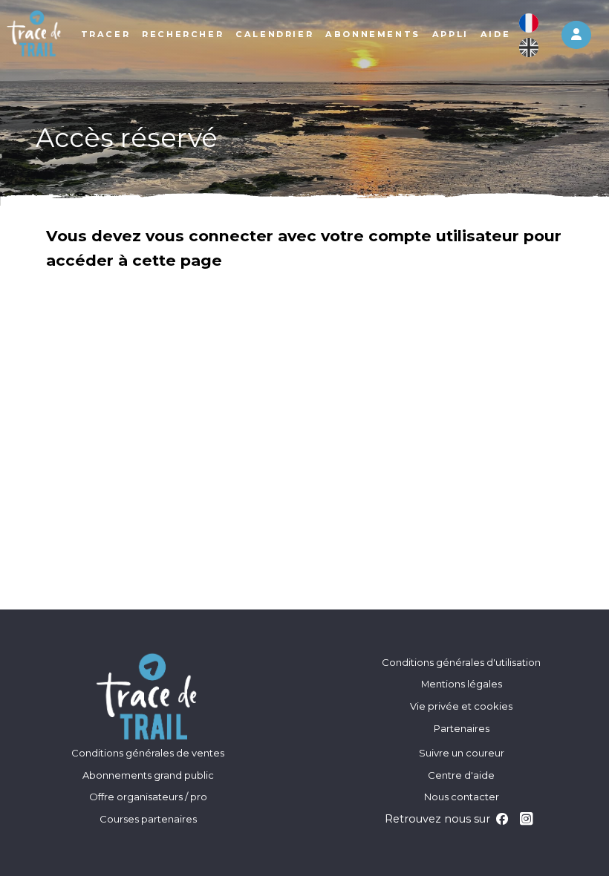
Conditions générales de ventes (147, 753)
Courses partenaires (148, 819)
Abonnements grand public (148, 775)
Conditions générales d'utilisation (461, 662)
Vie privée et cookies (461, 706)
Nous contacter (461, 797)
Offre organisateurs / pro (148, 797)
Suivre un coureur (461, 753)
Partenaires (461, 728)
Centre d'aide (461, 775)
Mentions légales (461, 684)
